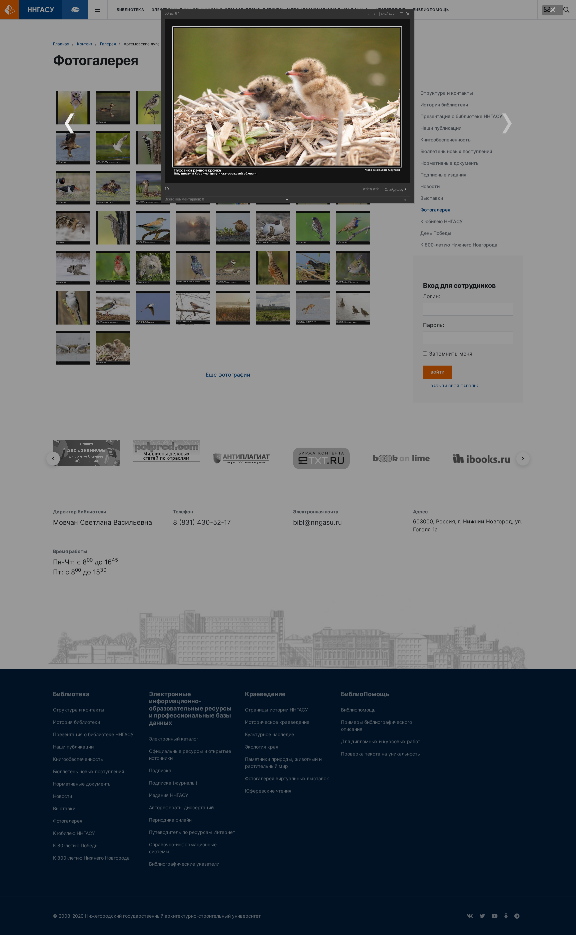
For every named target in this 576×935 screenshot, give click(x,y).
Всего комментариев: (184, 199)
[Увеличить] (401, 14)
